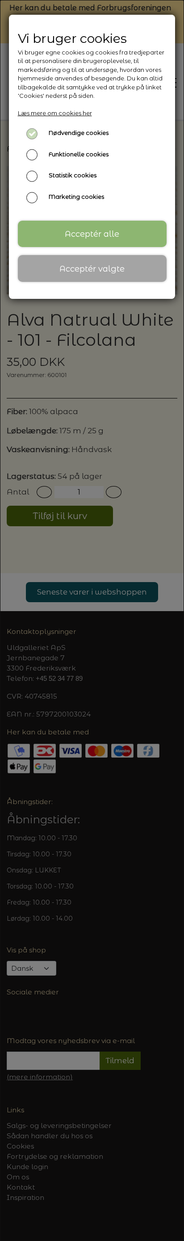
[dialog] (92, 620)
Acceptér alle (92, 234)
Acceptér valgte (92, 269)
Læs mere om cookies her (55, 113)
